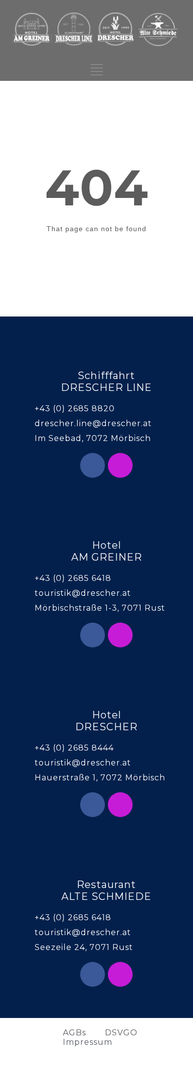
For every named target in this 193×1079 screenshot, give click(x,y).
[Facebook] (92, 465)
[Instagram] (120, 465)
